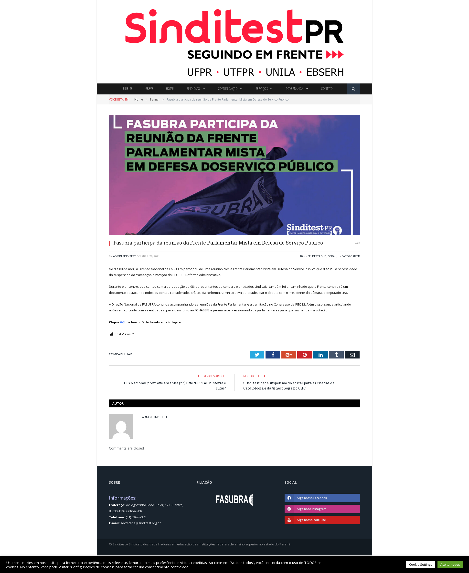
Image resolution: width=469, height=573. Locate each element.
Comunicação (228, 89)
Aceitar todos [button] (450, 564)
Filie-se (127, 89)
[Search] (353, 88)
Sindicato (193, 89)
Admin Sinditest (124, 256)
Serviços (262, 89)
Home (170, 89)
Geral (332, 256)
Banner (305, 256)
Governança (294, 89)
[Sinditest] (234, 40)
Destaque (319, 256)
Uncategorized (349, 256)
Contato (327, 89)
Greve (149, 89)
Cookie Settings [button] (420, 564)
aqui (123, 322)
